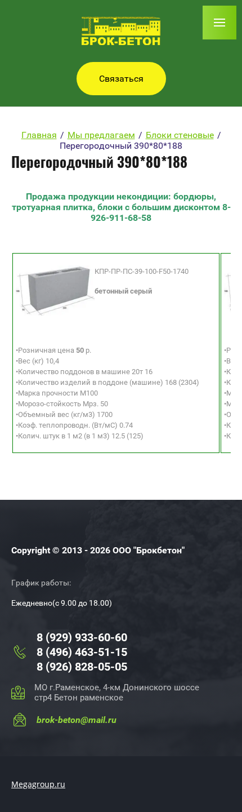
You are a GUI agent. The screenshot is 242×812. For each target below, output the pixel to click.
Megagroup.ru (38, 784)
